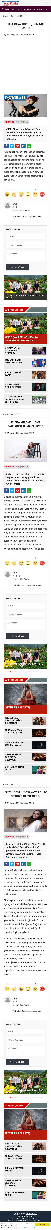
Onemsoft (29, 1216)
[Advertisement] (25, 67)
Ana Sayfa (9, 16)
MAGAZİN (18, 16)
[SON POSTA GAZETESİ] (10, 3)
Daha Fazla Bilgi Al (29, 1228)
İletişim (40, 1220)
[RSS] (33, 1218)
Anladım (42, 1224)
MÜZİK (17, 414)
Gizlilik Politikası (20, 1220)
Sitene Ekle (31, 1220)
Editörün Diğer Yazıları (21, 210)
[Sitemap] (38, 1218)
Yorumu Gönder (17, 267)
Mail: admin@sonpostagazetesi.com (27, 216)
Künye (10, 1220)
